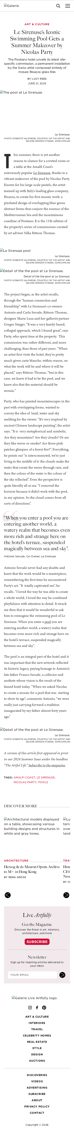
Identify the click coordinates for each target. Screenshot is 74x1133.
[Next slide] (66, 895)
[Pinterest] (44, 1007)
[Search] (58, 6)
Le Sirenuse (41, 173)
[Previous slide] (7, 895)
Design (37, 1054)
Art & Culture (37, 1016)
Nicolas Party (25, 782)
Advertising (37, 1087)
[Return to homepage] (37, 998)
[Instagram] (30, 1007)
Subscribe (37, 942)
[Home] (14, 6)
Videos (37, 1081)
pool (48, 622)
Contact (37, 1112)
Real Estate (37, 1041)
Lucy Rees (39, 78)
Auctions (37, 1060)
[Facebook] (37, 1007)
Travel (37, 1029)
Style (37, 1048)
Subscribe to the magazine (46, 765)
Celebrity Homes (37, 1035)
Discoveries (37, 1075)
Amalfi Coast (24, 777)
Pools (43, 782)
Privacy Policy (37, 1106)
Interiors (37, 1023)
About (37, 1100)
